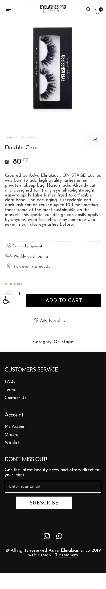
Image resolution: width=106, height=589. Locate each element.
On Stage (27, 137)
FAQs (10, 381)
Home (9, 137)
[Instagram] (47, 536)
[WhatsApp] (59, 536)
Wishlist (12, 442)
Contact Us (15, 398)
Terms (10, 390)
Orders (11, 435)
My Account (16, 426)
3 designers (66, 555)
